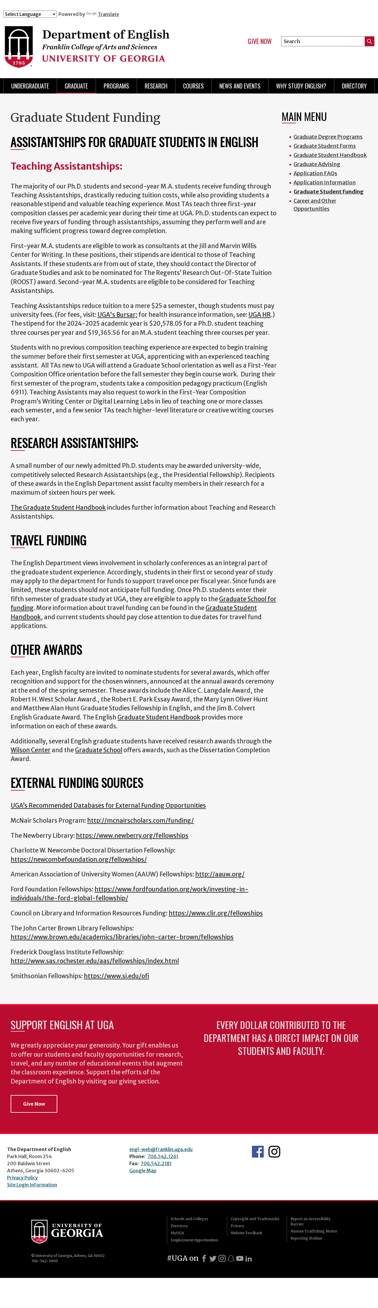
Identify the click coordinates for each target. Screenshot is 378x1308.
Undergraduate (30, 85)
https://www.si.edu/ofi (116, 976)
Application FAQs (315, 173)
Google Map (143, 1170)
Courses (193, 85)
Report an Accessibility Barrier (310, 1221)
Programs (116, 85)
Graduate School (98, 750)
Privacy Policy (22, 1178)
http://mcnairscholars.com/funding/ (140, 821)
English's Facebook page (258, 1152)
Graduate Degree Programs (328, 136)
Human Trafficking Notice (314, 1231)
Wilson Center (30, 750)
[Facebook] (204, 1258)
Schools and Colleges (189, 1219)
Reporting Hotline (306, 1238)
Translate (108, 14)
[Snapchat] (230, 1258)
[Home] (106, 44)
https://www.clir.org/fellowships (216, 913)
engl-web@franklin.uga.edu (161, 1149)
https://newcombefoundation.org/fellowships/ (79, 859)
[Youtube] (239, 1258)
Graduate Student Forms (325, 145)
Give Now (260, 41)
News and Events (239, 85)
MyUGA (177, 1233)
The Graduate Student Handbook (58, 508)
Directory (354, 85)
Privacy (237, 1226)
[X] (212, 1258)
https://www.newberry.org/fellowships (132, 836)
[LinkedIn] (248, 1258)
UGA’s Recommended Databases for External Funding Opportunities (108, 805)
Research (156, 85)
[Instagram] (222, 1258)
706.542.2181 (156, 1163)
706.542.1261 (162, 1156)
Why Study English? (301, 85)
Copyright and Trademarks (255, 1219)
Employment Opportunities (194, 1240)
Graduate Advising (317, 164)
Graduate (76, 85)
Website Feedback (246, 1233)
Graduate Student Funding (329, 191)
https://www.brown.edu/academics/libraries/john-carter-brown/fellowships (122, 937)
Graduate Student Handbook (159, 717)
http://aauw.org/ (220, 874)
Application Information (325, 182)
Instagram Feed (274, 1152)
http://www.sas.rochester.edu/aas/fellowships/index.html (95, 961)
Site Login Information (32, 1185)
